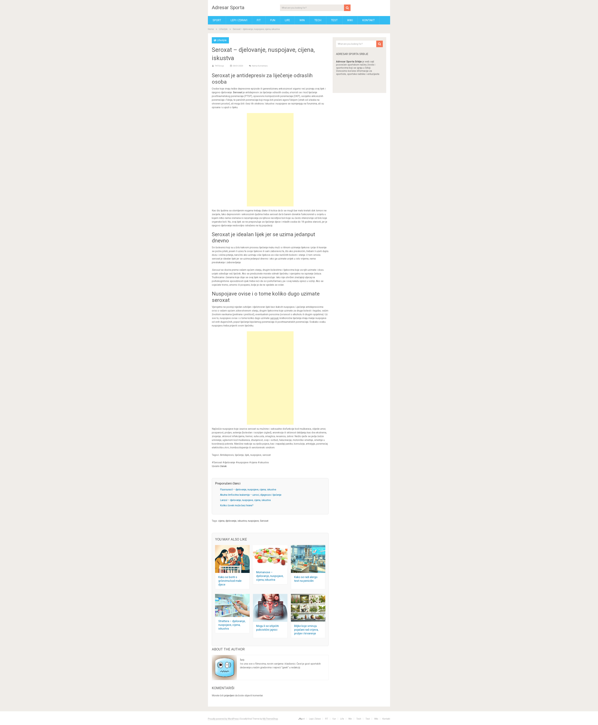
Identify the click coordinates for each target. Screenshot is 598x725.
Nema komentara (260, 66)
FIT (259, 20)
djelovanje (230, 520)
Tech (317, 20)
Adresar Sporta (228, 7)
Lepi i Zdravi (239, 20)
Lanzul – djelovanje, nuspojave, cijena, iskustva (245, 500)
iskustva (242, 520)
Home (211, 29)
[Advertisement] (270, 159)
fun (272, 20)
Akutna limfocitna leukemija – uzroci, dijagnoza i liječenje (250, 494)
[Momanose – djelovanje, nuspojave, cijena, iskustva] (270, 556)
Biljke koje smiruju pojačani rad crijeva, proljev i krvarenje (306, 629)
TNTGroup (219, 66)
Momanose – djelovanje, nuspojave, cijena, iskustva (269, 576)
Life (287, 20)
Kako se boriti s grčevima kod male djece (230, 580)
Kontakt (368, 20)
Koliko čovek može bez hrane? (236, 505)
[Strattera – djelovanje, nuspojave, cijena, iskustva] (232, 605)
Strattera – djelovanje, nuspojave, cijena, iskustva (231, 624)
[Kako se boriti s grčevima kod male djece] (232, 559)
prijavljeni (229, 695)
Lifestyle (223, 29)
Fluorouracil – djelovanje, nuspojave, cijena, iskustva (248, 489)
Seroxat (264, 520)
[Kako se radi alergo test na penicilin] (308, 559)
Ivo (242, 660)
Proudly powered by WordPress (223, 719)
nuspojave (253, 520)
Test (334, 20)
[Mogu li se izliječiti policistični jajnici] (270, 608)
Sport (217, 20)
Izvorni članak (219, 466)
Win (302, 20)
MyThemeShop (270, 719)
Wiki (350, 20)
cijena (221, 520)
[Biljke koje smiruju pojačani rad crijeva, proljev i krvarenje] (308, 608)
